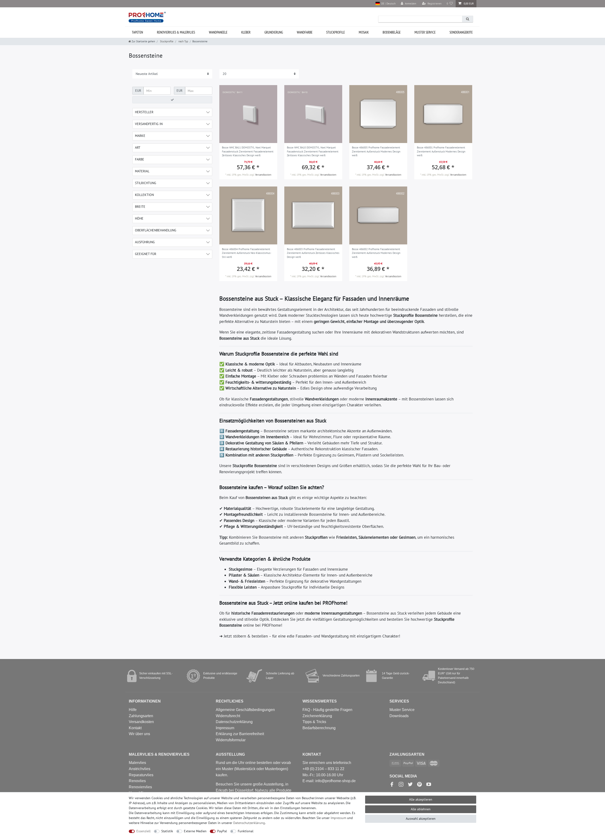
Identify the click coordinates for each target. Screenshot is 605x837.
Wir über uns (139, 734)
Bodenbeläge (392, 32)
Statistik (167, 831)
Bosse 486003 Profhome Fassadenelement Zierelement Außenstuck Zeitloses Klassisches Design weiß (313, 253)
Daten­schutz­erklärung (249, 823)
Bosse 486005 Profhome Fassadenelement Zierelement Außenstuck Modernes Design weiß (376, 151)
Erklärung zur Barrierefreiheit (240, 734)
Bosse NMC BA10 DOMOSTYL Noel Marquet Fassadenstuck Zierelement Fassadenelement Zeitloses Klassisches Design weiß (312, 151)
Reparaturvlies (141, 775)
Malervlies (137, 763)
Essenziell (143, 831)
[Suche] (467, 19)
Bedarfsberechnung (319, 728)
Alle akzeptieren (420, 799)
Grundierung (273, 32)
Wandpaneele (218, 32)
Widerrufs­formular (231, 740)
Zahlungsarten (141, 716)
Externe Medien (195, 831)
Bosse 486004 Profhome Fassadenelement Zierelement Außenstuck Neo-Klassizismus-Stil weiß (246, 253)
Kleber (246, 32)
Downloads (399, 716)
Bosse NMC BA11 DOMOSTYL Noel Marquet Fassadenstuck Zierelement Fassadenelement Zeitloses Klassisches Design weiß (247, 151)
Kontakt (135, 728)
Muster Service (402, 710)
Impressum (225, 728)
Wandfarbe (304, 32)
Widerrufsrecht (228, 716)
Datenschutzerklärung (234, 722)
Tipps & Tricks (314, 722)
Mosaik (364, 32)
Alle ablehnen (421, 809)
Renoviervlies (140, 787)
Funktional (245, 831)
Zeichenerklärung (317, 716)
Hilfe (133, 710)
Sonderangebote (461, 32)
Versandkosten (263, 174)
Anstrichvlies (139, 769)
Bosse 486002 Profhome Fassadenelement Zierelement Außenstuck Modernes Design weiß (376, 253)
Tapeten (137, 32)
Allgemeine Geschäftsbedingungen (245, 710)
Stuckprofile (335, 32)
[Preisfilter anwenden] (172, 99)
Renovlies (137, 781)
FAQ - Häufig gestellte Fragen (327, 710)
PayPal (222, 831)
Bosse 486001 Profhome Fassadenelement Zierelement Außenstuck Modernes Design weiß (441, 151)
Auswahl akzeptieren (421, 818)
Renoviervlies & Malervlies (176, 32)
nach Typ (183, 41)
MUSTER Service (425, 32)
